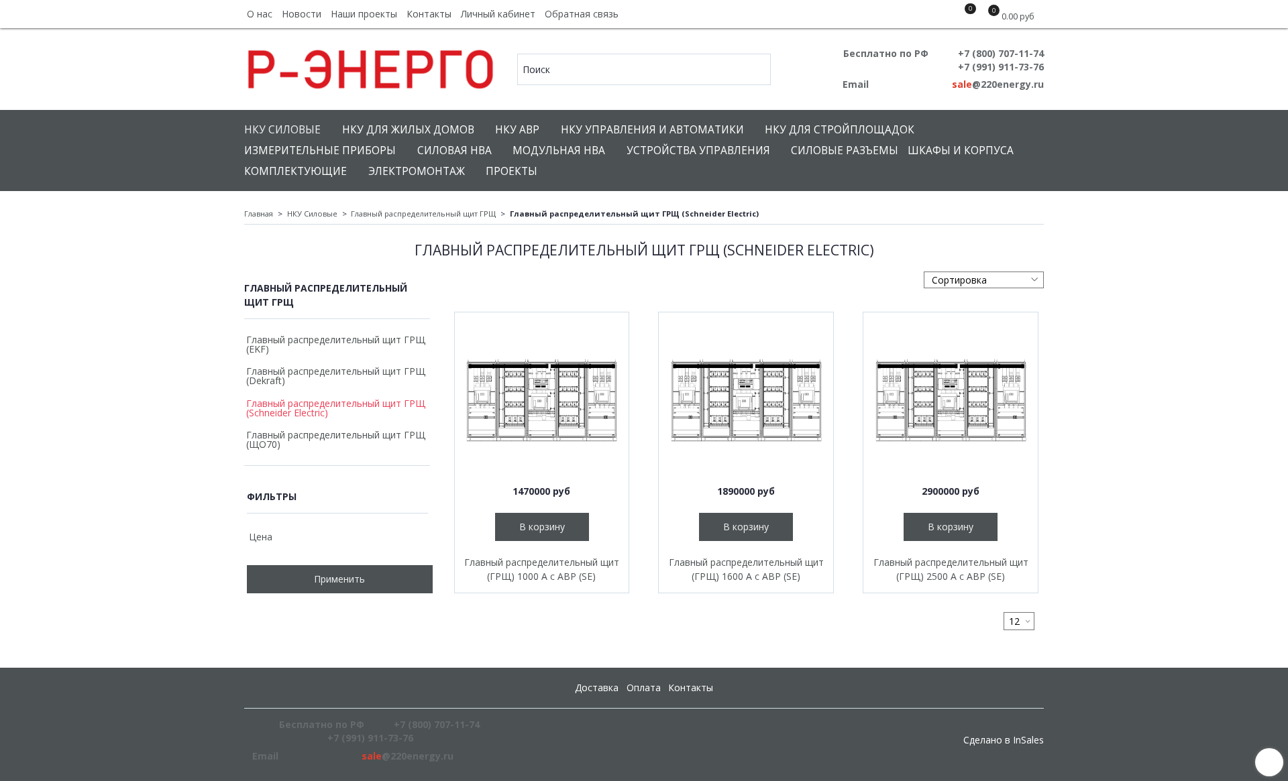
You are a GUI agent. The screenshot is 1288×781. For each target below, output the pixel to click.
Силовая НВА (454, 150)
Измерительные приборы (320, 150)
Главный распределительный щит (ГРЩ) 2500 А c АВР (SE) (950, 569)
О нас (259, 13)
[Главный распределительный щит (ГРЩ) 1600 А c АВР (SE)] (746, 399)
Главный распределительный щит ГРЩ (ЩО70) (335, 439)
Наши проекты (364, 13)
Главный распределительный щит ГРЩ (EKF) (335, 344)
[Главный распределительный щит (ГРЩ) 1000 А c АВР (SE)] (542, 399)
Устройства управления (698, 150)
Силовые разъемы (844, 150)
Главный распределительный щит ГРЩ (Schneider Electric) (335, 408)
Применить (339, 579)
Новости (301, 13)
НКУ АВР (517, 130)
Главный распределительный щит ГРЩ (423, 213)
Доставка (597, 687)
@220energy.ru (998, 84)
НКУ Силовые (282, 130)
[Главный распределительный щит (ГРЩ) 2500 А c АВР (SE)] (950, 399)
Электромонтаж (416, 171)
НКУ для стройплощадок (839, 130)
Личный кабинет (498, 13)
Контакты (429, 13)
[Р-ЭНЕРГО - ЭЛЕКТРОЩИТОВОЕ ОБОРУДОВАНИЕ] (371, 66)
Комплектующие (295, 171)
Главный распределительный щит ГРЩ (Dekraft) (335, 376)
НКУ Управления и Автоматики (652, 130)
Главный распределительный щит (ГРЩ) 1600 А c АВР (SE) (746, 569)
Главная (258, 213)
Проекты (511, 171)
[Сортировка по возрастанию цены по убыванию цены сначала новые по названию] (984, 280)
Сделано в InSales (1003, 740)
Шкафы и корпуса (961, 150)
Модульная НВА (559, 150)
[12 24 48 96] (1019, 621)
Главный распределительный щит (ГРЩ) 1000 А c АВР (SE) (541, 569)
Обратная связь (582, 13)
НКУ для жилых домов (408, 130)
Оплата (644, 687)
